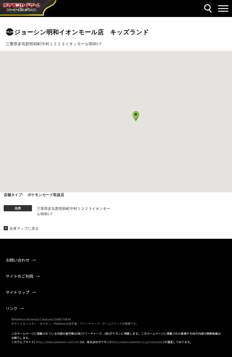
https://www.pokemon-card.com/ (58, 342)
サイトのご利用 (19, 276)
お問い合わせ (17, 260)
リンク (12, 308)
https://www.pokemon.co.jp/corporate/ (137, 342)
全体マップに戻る (24, 228)
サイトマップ (17, 292)
